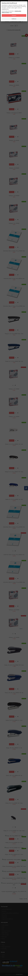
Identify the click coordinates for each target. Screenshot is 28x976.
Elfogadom (14, 15)
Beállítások (14, 18)
